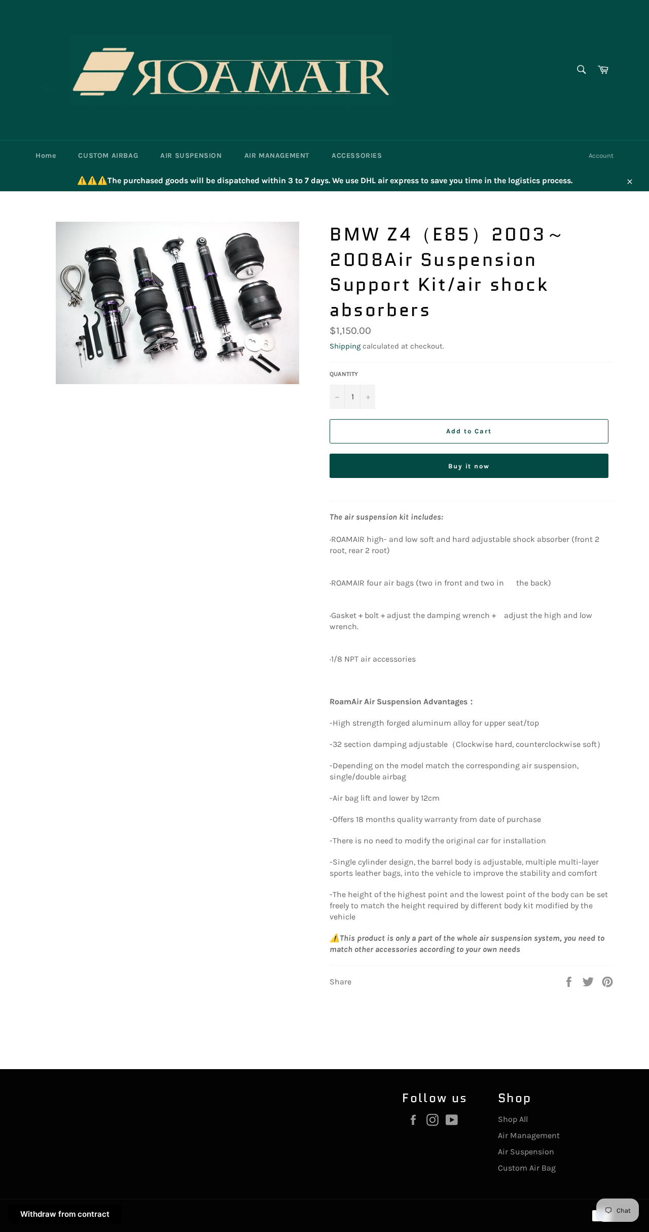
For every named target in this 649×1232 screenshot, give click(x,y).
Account (601, 155)
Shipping (345, 346)
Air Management (529, 1135)
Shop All (513, 1119)
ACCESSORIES (357, 155)
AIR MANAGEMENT (276, 155)
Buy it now (469, 466)
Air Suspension (526, 1151)
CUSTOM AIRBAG (108, 155)
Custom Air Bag (527, 1168)
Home (45, 155)
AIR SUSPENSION (191, 155)
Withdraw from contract (65, 1214)
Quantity (344, 374)
